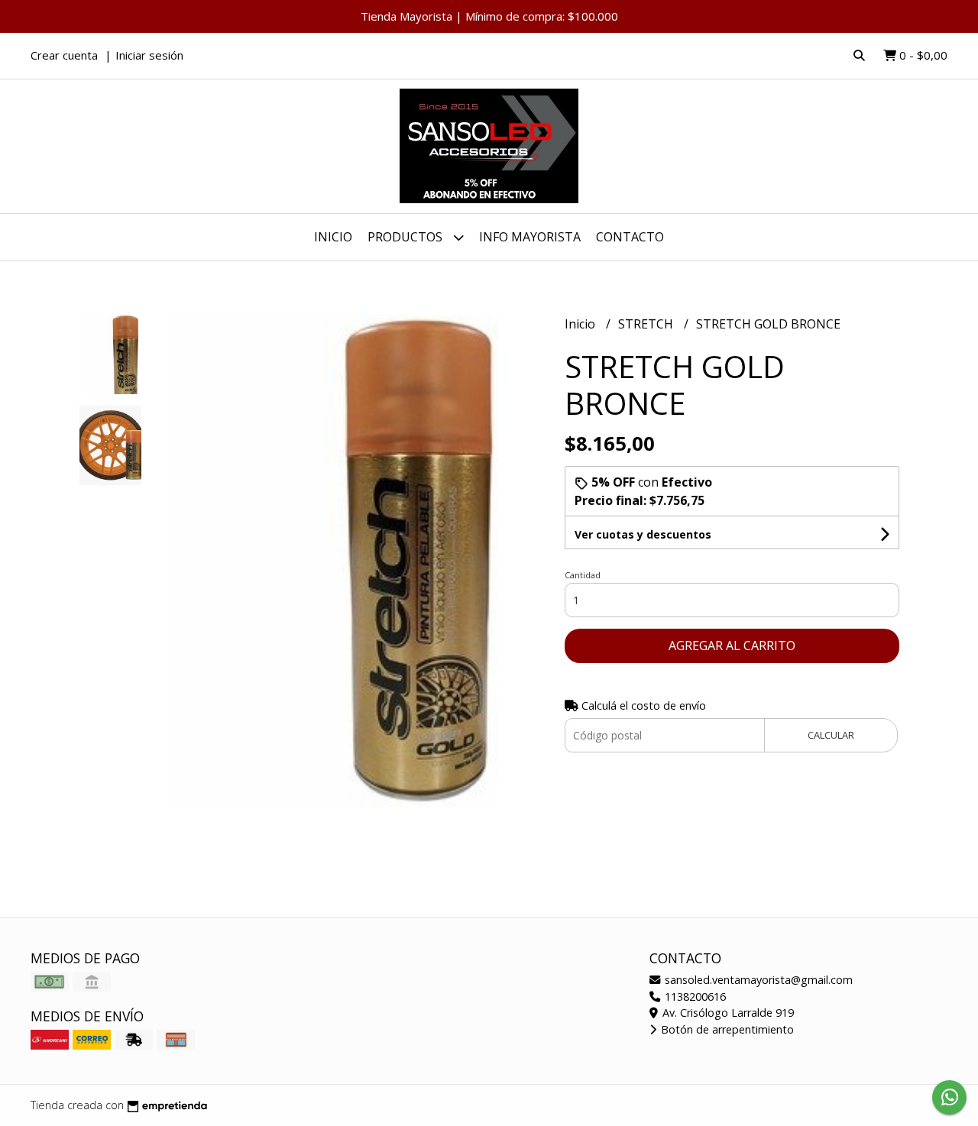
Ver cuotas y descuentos (643, 534)
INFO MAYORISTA (530, 236)
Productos (406, 236)
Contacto (630, 236)
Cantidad (583, 575)
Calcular (831, 735)
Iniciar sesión (149, 55)
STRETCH (647, 323)
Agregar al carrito (732, 645)
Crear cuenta (64, 55)
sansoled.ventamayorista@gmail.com (757, 979)
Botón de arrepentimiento (726, 1029)
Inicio (333, 236)
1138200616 (694, 996)
